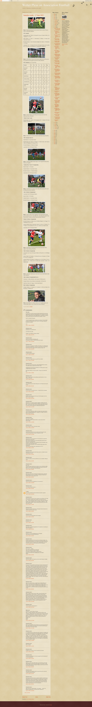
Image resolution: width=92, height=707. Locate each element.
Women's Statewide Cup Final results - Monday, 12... (57, 88)
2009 (54, 143)
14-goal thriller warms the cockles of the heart (57, 47)
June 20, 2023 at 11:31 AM (30, 620)
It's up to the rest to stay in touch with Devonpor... (57, 118)
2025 (54, 15)
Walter (64, 19)
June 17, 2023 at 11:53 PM (30, 360)
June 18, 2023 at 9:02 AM (30, 391)
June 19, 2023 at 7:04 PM (30, 544)
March (56, 125)
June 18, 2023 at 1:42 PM (30, 447)
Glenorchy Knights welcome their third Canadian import (57, 101)
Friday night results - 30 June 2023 (57, 29)
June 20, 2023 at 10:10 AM (30, 601)
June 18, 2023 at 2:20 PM (30, 454)
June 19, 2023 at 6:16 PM (30, 535)
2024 (54, 17)
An (26, 491)
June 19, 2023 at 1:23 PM (30, 504)
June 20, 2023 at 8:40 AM (30, 578)
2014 (54, 139)
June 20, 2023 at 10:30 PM (30, 690)
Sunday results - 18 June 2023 (56, 61)
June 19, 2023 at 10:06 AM (30, 494)
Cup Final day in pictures (56, 91)
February (56, 127)
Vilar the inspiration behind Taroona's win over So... (57, 74)
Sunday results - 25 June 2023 (56, 39)
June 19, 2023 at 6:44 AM (30, 488)
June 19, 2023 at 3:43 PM (30, 516)
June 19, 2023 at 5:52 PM (30, 529)
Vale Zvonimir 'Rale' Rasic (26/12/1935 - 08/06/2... (56, 105)
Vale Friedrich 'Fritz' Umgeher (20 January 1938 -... (57, 51)
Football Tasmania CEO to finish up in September (57, 55)
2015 (54, 137)
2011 (54, 140)
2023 (54, 18)
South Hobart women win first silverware (57, 81)
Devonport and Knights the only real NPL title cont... (57, 109)
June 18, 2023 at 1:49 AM (30, 372)
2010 (54, 142)
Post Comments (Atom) (30, 699)
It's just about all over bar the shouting (56, 58)
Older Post (48, 697)
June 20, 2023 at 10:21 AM (30, 607)
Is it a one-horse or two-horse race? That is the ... (57, 44)
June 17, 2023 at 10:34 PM (30, 341)
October (56, 21)
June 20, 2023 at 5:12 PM (30, 673)
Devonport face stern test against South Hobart (56, 32)
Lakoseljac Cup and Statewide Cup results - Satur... (57, 94)
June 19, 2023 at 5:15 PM (30, 522)
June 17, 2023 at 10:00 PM (30, 325)
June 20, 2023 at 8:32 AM (30, 560)
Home (36, 697)
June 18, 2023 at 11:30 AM (30, 427)
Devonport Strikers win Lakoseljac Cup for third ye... (57, 84)
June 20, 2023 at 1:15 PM (30, 646)
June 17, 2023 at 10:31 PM (30, 334)
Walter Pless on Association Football (46, 5)
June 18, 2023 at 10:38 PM (30, 482)
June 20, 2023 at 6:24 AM (30, 554)
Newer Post (24, 697)
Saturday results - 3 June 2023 (57, 115)
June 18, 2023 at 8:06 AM (30, 379)
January (56, 128)
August (56, 24)
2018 (54, 136)
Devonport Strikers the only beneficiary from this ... (57, 36)
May (55, 122)
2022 (54, 130)
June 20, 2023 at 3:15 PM (30, 658)
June (55, 27)
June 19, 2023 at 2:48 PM (30, 511)
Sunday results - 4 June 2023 (57, 113)
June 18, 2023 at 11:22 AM (30, 406)
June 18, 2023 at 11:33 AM (30, 434)
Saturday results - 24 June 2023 (57, 41)
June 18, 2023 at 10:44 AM (30, 398)
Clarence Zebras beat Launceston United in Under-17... (57, 77)
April (55, 124)
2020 (54, 133)
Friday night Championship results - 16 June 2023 (57, 66)
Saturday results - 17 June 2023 (33, 15)
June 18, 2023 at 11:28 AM (30, 414)
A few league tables (56, 120)
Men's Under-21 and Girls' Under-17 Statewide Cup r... (57, 70)
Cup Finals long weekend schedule (56, 98)
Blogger (51, 704)
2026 (54, 14)
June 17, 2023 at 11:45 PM (30, 354)
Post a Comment (27, 692)
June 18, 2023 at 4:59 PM (30, 469)
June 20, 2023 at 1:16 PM (30, 651)
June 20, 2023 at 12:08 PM (30, 640)
